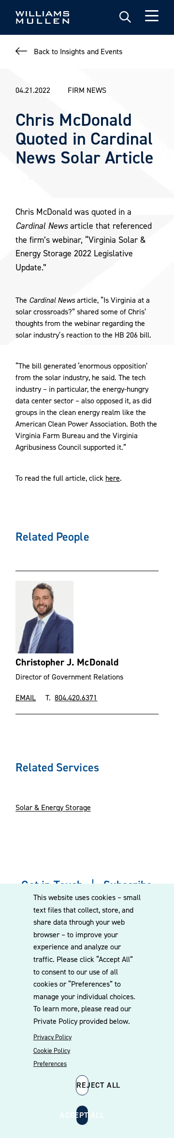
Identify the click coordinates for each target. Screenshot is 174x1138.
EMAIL (25, 697)
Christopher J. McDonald (66, 662)
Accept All (82, 1115)
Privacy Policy (52, 1037)
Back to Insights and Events (78, 51)
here (112, 478)
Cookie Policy (51, 1050)
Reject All (82, 1085)
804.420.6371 (76, 697)
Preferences (50, 1063)
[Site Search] (125, 17)
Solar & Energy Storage (53, 807)
